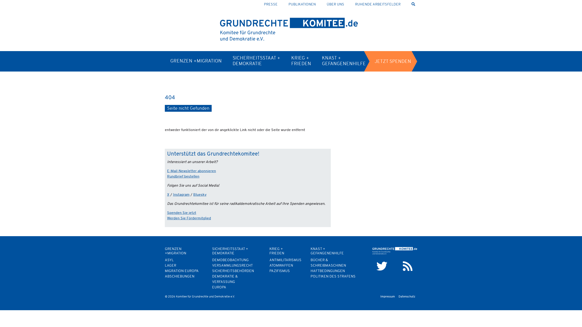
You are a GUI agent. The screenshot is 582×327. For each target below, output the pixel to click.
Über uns (335, 4)
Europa (219, 287)
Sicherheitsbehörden (233, 271)
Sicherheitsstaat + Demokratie (256, 61)
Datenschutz (407, 296)
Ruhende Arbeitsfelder (378, 4)
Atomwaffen (281, 266)
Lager (170, 266)
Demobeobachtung (230, 260)
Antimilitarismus (285, 260)
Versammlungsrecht (232, 266)
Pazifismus (279, 271)
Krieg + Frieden (301, 61)
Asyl (169, 260)
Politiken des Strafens (333, 276)
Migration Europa (182, 271)
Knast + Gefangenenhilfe (344, 61)
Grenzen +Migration (196, 61)
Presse (271, 4)
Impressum (387, 296)
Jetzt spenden (393, 61)
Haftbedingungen (328, 271)
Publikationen (302, 4)
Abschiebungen (179, 276)
